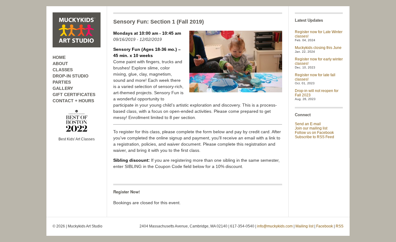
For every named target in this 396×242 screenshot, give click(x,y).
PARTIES (62, 82)
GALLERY (63, 88)
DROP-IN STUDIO (70, 75)
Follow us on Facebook (314, 132)
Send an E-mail (308, 124)
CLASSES (63, 69)
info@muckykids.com (275, 226)
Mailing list (304, 226)
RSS (339, 226)
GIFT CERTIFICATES (74, 94)
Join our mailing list (311, 128)
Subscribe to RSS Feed (314, 137)
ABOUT (60, 63)
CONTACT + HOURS (73, 100)
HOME (59, 57)
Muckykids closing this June (318, 48)
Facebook (324, 226)
